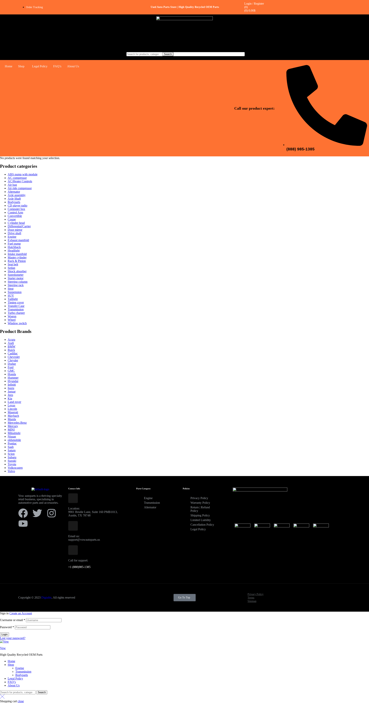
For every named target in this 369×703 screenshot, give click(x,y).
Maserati (13, 412)
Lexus (11, 405)
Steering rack (16, 285)
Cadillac (13, 353)
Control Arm (15, 212)
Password (7, 627)
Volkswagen (15, 467)
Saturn (12, 450)
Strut (10, 288)
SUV (11, 295)
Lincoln (12, 408)
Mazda (12, 419)
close (21, 701)
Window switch (17, 323)
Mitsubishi (14, 433)
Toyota (12, 464)
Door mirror (15, 229)
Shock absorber (17, 271)
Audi (11, 343)
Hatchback (14, 247)
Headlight (14, 250)
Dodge (12, 363)
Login (4, 634)
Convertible (15, 216)
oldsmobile (14, 440)
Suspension (15, 292)
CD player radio (17, 205)
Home (8, 66)
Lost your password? (12, 638)
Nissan (12, 436)
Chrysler (13, 360)
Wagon (12, 316)
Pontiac (12, 443)
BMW (11, 346)
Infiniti (12, 384)
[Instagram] (51, 513)
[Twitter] (37, 513)
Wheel (12, 319)
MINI (11, 429)
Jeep (10, 395)
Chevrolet (14, 357)
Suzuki (12, 460)
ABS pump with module (22, 174)
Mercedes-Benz (17, 422)
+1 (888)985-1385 (79, 567)
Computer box (16, 209)
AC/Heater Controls (20, 181)
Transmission (16, 309)
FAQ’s (57, 66)
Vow (3, 648)
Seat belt (13, 264)
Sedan (11, 267)
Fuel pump (14, 243)
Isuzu (11, 388)
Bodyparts (14, 202)
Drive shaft (14, 233)
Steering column (17, 281)
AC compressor (17, 177)
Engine (12, 236)
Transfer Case (16, 306)
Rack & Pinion (17, 261)
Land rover (14, 402)
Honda (12, 374)
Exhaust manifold (18, 240)
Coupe (12, 219)
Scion (11, 453)
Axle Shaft (14, 198)
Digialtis (46, 597)
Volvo (11, 471)
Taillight (13, 299)
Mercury (13, 426)
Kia (10, 398)
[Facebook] (23, 513)
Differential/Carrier (19, 226)
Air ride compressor (20, 188)
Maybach (13, 415)
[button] (22, 66)
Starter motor (15, 278)
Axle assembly (17, 195)
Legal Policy (39, 66)
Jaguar (12, 391)
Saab (11, 447)
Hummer (13, 377)
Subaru (12, 457)
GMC (11, 370)
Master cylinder (17, 257)
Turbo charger (16, 312)
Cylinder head (16, 222)
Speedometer (15, 274)
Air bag (12, 184)
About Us (73, 66)
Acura (11, 339)
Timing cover (16, 302)
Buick (11, 350)
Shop (21, 66)
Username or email (12, 620)
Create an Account (20, 613)
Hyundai (13, 381)
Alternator (14, 191)
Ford (10, 367)
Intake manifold (17, 254)
